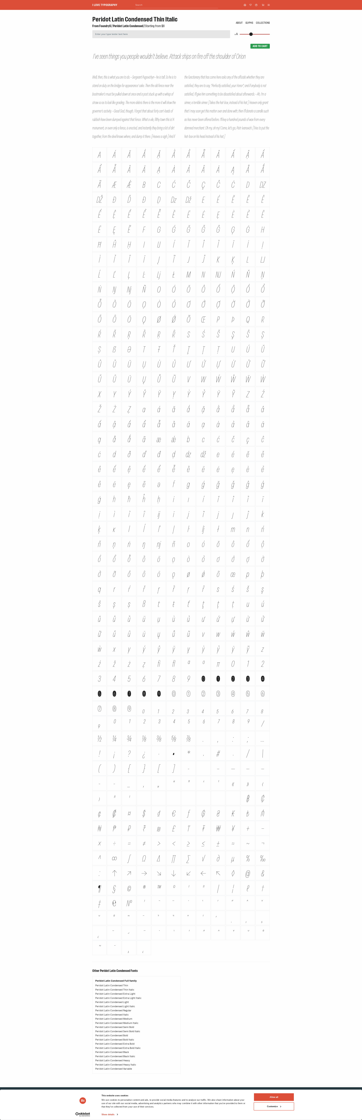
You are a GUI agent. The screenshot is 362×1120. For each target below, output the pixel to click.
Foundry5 (105, 26)
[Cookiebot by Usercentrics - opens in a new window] (82, 1114)
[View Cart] (263, 5)
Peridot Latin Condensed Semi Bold (114, 1027)
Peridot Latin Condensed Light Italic (115, 1006)
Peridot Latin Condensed (128, 26)
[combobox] (176, 5)
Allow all (274, 1097)
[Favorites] (250, 5)
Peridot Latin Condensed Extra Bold (114, 1043)
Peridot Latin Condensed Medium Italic (116, 1023)
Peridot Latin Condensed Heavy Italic (115, 1064)
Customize (272, 1106)
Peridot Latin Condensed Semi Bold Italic (117, 1031)
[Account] (245, 5)
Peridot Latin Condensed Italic (112, 1014)
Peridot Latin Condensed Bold (111, 1035)
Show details (108, 1114)
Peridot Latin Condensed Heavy (112, 1060)
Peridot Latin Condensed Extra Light (115, 993)
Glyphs (249, 22)
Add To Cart (260, 46)
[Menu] (268, 5)
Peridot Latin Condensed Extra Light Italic (118, 998)
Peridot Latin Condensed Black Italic (115, 1056)
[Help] (256, 5)
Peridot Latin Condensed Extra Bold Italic (118, 1048)
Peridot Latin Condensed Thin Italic (114, 989)
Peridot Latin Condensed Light (112, 1002)
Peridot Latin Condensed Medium (113, 1018)
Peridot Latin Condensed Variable (113, 1068)
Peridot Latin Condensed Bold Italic (114, 1039)
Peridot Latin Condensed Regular (113, 1010)
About (239, 22)
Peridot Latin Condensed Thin (111, 985)
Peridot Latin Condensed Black (112, 1052)
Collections (263, 22)
